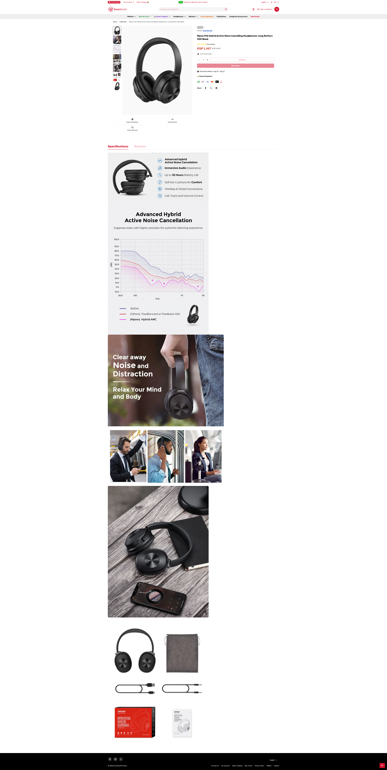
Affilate (269, 766)
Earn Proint (248, 766)
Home (115, 22)
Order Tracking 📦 (143, 2)
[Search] (226, 9)
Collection (123, 22)
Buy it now (235, 66)
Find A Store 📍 (129, 2)
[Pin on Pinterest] (216, 88)
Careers (276, 766)
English (263, 2)
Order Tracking (237, 766)
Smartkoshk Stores (120, 766)
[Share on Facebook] (205, 88)
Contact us (215, 766)
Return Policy (259, 766)
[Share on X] (211, 88)
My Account (225, 766)
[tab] (118, 147)
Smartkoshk (207, 31)
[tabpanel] (193, 451)
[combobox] (193, 9)
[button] (202, 44)
